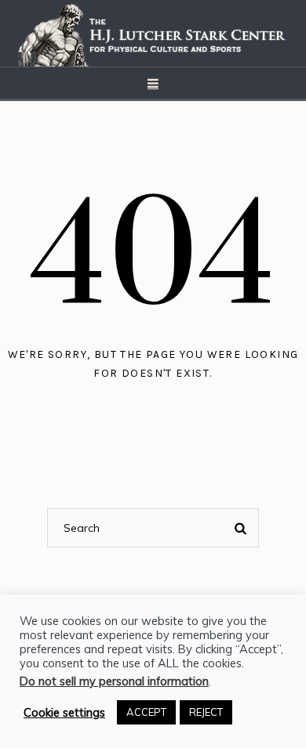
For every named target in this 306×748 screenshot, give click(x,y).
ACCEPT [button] (146, 712)
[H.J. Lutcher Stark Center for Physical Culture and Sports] (153, 33)
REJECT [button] (206, 712)
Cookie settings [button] (64, 713)
